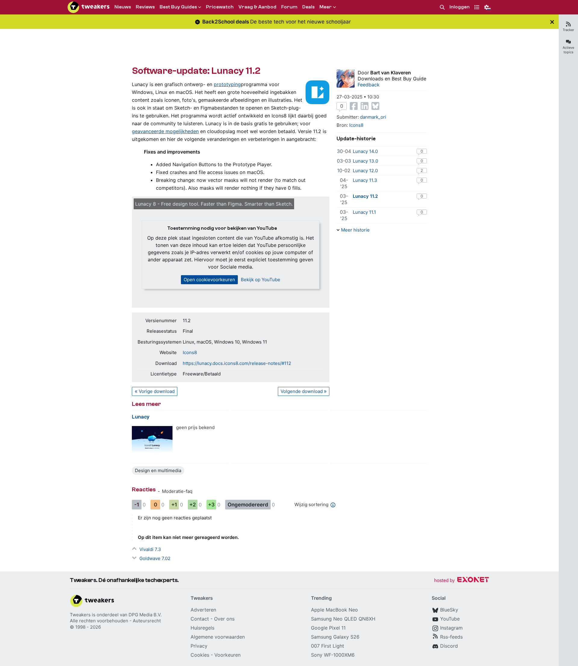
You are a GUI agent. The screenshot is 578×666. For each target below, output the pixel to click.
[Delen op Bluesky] (375, 106)
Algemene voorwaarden (218, 637)
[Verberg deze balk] (552, 22)
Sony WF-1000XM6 (333, 655)
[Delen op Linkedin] (364, 106)
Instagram (451, 628)
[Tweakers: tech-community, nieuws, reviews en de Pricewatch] (88, 7)
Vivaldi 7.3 (150, 549)
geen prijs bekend (195, 427)
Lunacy (141, 417)
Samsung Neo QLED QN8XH (343, 619)
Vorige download (157, 391)
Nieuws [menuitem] (122, 7)
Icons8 (190, 352)
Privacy (199, 646)
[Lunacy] (152, 440)
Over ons (224, 619)
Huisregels (202, 628)
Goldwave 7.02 (154, 558)
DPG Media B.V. (145, 615)
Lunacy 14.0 (365, 151)
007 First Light (327, 646)
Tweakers (80, 615)
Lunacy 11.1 (364, 212)
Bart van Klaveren (390, 73)
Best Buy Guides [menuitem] (178, 7)
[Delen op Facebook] (354, 106)
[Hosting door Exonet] (461, 581)
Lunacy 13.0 (365, 161)
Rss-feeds (451, 637)
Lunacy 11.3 (365, 180)
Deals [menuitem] (308, 7)
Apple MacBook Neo (334, 610)
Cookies (200, 655)
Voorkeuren (227, 655)
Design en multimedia (158, 470)
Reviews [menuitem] (145, 7)
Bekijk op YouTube (260, 279)
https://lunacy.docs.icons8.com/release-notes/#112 (237, 363)
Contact (200, 619)
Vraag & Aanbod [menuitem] (257, 7)
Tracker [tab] (568, 30)
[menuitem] (442, 7)
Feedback (369, 85)
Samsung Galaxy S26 (335, 637)
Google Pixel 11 (328, 628)
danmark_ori (373, 117)
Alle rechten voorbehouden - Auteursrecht (115, 621)
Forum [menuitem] (289, 7)
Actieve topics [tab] (568, 49)
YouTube (450, 619)
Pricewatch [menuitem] (220, 7)
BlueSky (449, 610)
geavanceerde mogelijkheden (165, 131)
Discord (449, 646)
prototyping (227, 84)
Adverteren (203, 610)
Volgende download (302, 391)
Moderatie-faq (177, 491)
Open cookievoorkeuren (209, 279)
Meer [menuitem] (325, 7)
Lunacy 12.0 (365, 170)
